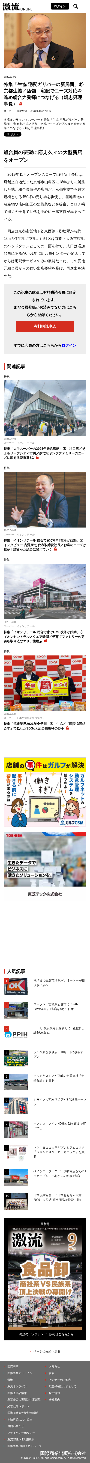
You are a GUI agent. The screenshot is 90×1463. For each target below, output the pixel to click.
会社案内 (54, 1399)
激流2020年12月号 (40, 111)
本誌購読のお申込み (19, 1419)
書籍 (51, 1373)
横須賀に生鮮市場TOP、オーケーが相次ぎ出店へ (59, 983)
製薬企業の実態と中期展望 (24, 1399)
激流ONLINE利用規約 (20, 1439)
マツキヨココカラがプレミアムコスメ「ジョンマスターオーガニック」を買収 (58, 1152)
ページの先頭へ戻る (46, 1351)
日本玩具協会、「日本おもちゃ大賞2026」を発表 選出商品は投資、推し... (59, 1197)
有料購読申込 (45, 326)
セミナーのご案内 (60, 1379)
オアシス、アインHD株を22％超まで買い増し (59, 1126)
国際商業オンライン (19, 1373)
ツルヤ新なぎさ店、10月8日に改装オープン (59, 1054)
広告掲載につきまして (63, 1386)
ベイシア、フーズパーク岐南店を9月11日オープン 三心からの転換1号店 (59, 1174)
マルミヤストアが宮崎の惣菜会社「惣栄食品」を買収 (58, 1078)
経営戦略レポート (18, 1406)
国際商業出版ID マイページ (24, 1446)
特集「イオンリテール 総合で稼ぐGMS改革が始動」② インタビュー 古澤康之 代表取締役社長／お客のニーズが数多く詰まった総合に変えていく (45, 544)
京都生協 (22, 111)
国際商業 (12, 1366)
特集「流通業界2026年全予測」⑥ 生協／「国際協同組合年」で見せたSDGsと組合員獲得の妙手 (44, 726)
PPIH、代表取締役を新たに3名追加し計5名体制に (58, 1030)
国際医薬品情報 (17, 1393)
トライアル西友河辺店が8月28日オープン (59, 1102)
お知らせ (54, 1366)
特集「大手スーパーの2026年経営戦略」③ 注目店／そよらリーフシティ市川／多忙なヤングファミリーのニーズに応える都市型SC (44, 453)
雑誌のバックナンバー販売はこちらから (46, 1334)
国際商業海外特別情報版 (22, 1412)
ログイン (60, 6)
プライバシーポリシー (21, 1432)
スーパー (9, 111)
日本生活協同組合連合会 (31, 718)
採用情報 (54, 1393)
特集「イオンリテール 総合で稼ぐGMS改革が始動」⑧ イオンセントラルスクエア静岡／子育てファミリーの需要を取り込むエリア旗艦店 (45, 636)
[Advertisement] (45, 935)
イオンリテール (26, 442)
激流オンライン (14, 119)
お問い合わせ (15, 1426)
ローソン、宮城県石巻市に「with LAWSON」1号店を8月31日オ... (55, 1007)
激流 (10, 1379)
